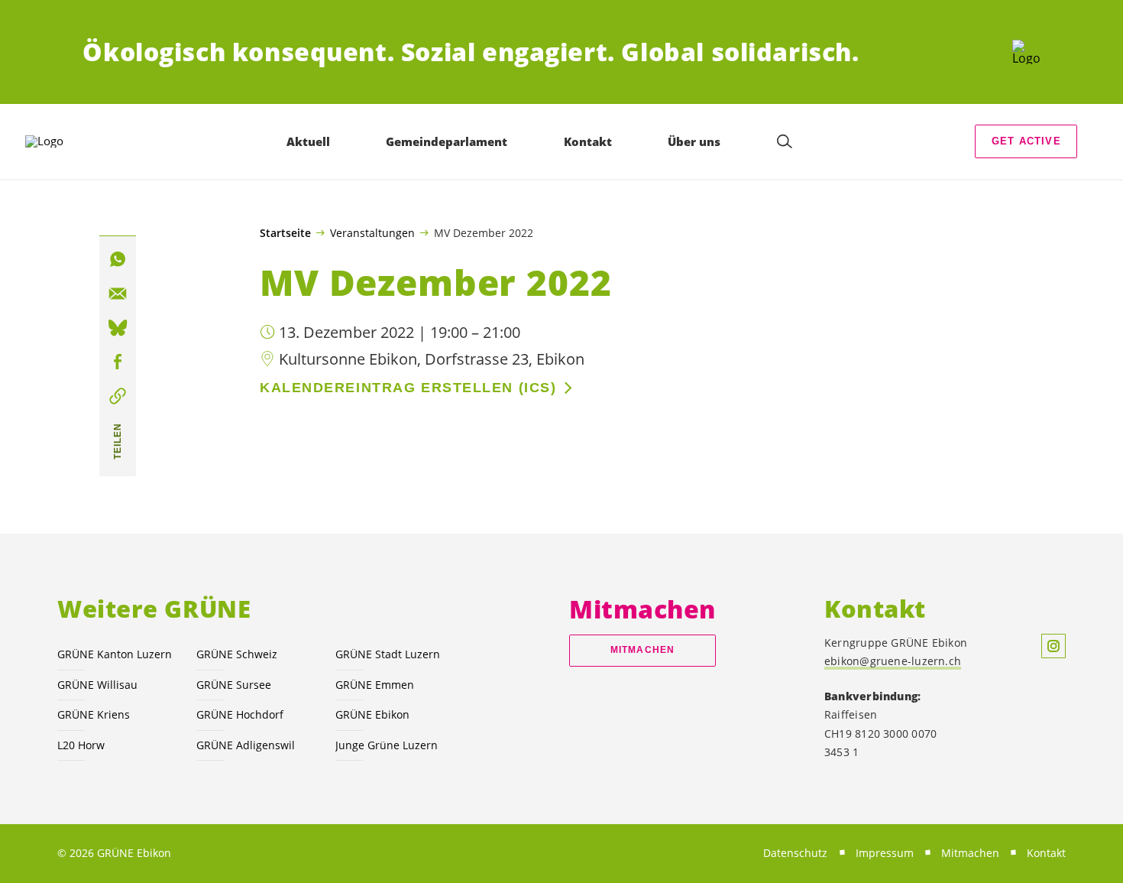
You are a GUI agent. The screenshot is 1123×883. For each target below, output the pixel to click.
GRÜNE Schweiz (236, 654)
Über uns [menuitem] (694, 141)
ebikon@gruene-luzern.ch (892, 661)
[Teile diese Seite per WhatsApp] (117, 259)
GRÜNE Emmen (374, 684)
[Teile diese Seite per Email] (117, 293)
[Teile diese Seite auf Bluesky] (117, 328)
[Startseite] (1026, 52)
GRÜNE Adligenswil (245, 745)
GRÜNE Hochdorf (239, 714)
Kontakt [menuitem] (588, 141)
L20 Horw (81, 745)
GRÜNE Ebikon (372, 714)
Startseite (285, 233)
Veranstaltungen (372, 232)
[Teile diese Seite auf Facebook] (117, 362)
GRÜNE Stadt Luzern (387, 654)
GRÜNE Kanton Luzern (114, 654)
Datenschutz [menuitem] (795, 853)
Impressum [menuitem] (885, 853)
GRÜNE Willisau (97, 684)
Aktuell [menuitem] (308, 141)
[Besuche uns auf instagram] (1053, 646)
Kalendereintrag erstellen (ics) (408, 387)
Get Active (1026, 141)
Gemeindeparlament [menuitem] (446, 141)
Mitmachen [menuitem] (970, 853)
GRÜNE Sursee (233, 684)
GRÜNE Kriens (93, 714)
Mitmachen (642, 649)
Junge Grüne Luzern (386, 745)
